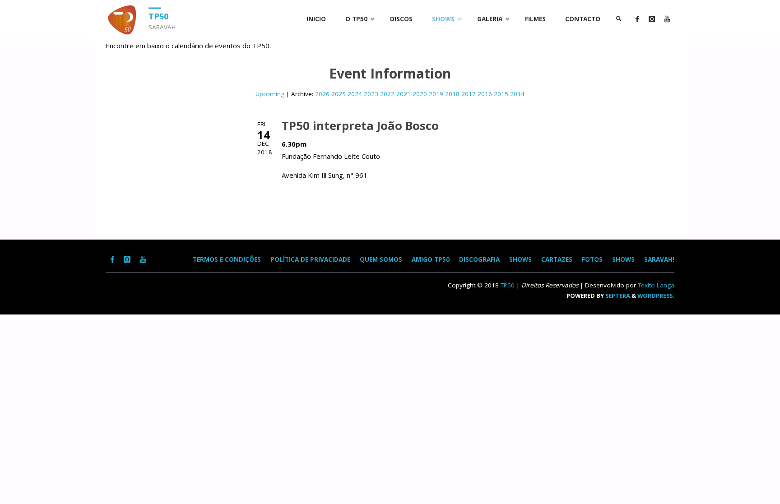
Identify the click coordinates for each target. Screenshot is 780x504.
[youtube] (666, 19)
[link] (619, 19)
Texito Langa (656, 285)
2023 (371, 94)
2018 (452, 94)
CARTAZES (556, 259)
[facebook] (637, 19)
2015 (501, 94)
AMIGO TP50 (431, 259)
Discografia (479, 259)
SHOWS (520, 259)
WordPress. (655, 295)
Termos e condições (227, 259)
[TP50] (124, 18)
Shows (623, 259)
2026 (322, 94)
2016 (485, 94)
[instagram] (651, 19)
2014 (517, 94)
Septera (617, 295)
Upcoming (269, 94)
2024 (355, 94)
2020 (420, 94)
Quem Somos (381, 259)
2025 (338, 94)
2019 (436, 94)
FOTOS (592, 259)
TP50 (158, 15)
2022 (387, 94)
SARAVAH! (659, 259)
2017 (468, 94)
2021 (403, 94)
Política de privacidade (310, 259)
